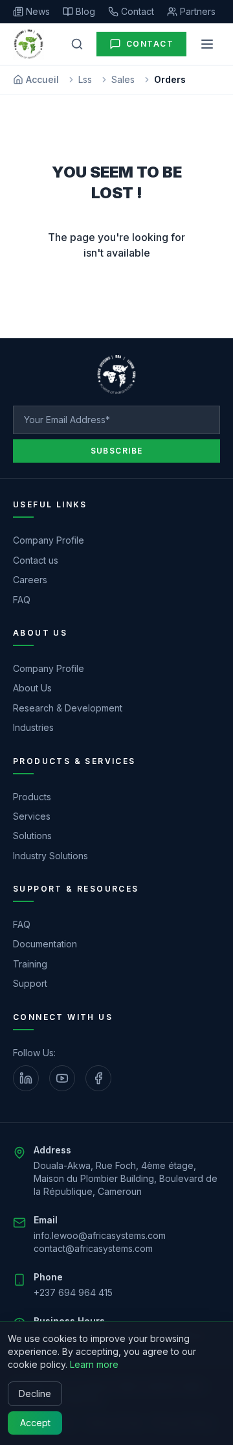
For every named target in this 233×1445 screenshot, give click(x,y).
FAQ (21, 599)
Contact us (35, 560)
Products (32, 796)
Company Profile (48, 540)
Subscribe (117, 451)
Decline (35, 1393)
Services (31, 816)
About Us (32, 687)
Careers (30, 579)
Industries (33, 727)
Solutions (32, 835)
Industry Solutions (50, 855)
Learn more (94, 1364)
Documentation (45, 943)
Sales (123, 79)
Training (30, 963)
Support (30, 983)
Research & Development (67, 707)
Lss (85, 79)
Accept (35, 1422)
